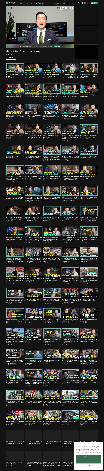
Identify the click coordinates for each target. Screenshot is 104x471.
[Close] (101, 444)
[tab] (11, 57)
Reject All (88, 461)
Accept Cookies (88, 457)
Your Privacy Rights (88, 465)
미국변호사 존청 (12, 51)
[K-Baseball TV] (74, 3)
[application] (40, 25)
